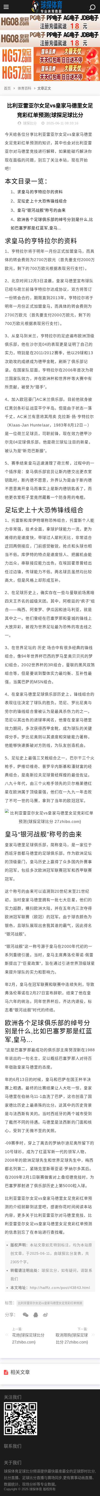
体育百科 (24, 88)
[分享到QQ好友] (34, 1315)
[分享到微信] (23, 1315)
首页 (7, 88)
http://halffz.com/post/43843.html (60, 1288)
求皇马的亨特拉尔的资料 (40, 192)
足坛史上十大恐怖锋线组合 (42, 201)
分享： (11, 1314)
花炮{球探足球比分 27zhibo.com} (28, 1338)
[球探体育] (50, 7)
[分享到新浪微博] (44, 1315)
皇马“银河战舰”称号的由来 (41, 210)
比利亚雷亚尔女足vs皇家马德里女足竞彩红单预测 (50, 1303)
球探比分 (65, 1253)
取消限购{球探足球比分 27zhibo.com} (72, 1338)
